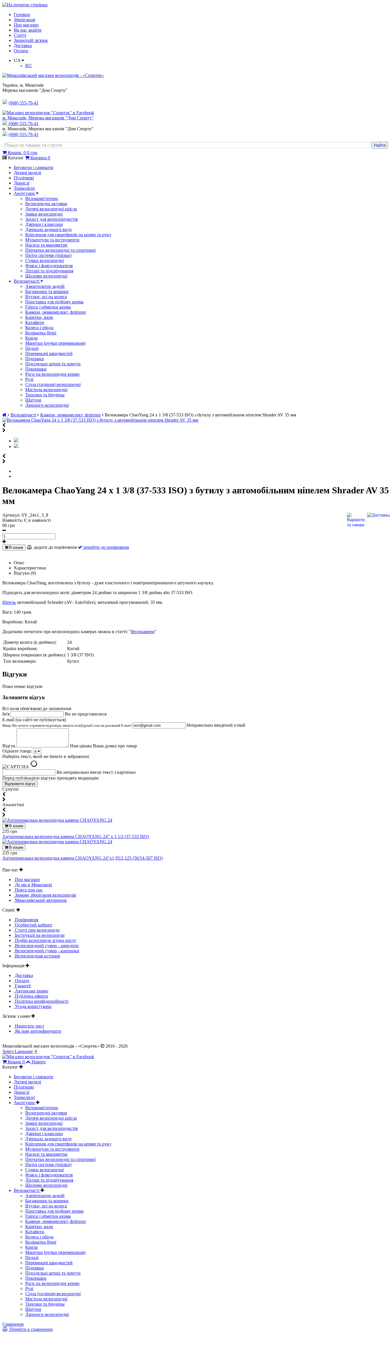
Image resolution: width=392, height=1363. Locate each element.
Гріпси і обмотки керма (48, 307)
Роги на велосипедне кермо (52, 374)
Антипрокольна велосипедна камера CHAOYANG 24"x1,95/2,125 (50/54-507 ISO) (82, 858)
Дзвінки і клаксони (44, 224)
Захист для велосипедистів (51, 219)
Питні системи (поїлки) (48, 255)
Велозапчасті (27, 281)
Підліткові (24, 177)
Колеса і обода (39, 327)
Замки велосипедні (44, 214)
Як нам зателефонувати (37, 1031)
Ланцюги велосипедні (47, 405)
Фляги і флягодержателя (49, 265)
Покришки (35, 369)
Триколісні (24, 188)
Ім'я (6, 713)
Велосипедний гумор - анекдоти (46, 945)
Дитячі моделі (27, 172)
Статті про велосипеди (37, 930)
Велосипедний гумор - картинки (46, 950)
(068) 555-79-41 (23, 123)
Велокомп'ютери (41, 198)
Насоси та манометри (46, 245)
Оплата (21, 50)
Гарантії (22, 985)
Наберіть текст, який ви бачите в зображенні (45, 756)
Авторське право (31, 990)
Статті (20, 35)
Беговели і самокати (33, 167)
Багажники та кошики (47, 291)
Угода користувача (32, 1006)
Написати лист (29, 1025)
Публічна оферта (31, 996)
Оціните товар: (17, 751)
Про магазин (26, 24)
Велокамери (143, 631)
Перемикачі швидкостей (49, 353)
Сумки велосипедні (44, 260)
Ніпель (9, 602)
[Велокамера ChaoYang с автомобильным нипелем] (16, 446)
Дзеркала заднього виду (48, 229)
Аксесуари (25, 193)
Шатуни (33, 400)
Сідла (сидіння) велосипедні (53, 384)
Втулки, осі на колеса (46, 296)
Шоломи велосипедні (46, 276)
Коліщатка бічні (40, 332)
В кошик (15, 547)
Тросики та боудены (45, 394)
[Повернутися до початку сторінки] (25, 4)
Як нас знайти (28, 30)
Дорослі (21, 183)
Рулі (29, 379)
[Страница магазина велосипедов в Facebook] (48, 112)
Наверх (39, 1061)
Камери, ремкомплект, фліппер (55, 312)
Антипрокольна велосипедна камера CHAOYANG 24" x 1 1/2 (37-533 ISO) (75, 836)
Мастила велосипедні (46, 389)
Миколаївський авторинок (40, 900)
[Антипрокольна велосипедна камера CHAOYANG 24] (57, 820)
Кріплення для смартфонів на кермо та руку (68, 234)
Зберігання (24, 19)
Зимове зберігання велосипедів (45, 895)
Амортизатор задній (45, 286)
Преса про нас (28, 889)
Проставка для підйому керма (54, 301)
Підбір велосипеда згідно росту (45, 940)
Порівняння (26, 919)
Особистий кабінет (33, 924)
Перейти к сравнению (30, 1329)
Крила (31, 338)
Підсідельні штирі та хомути (53, 363)
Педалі (31, 348)
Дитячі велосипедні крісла (51, 208)
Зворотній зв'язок (31, 40)
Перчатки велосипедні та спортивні (60, 250)
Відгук (9, 745)
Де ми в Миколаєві (33, 884)
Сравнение (13, 1324)
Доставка (23, 45)
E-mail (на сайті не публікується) (67, 722)
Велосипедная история (37, 955)
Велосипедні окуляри (46, 203)
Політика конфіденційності (41, 1001)
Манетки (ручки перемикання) (55, 343)
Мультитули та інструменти (52, 239)
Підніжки (34, 358)
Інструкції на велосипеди (39, 935)
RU (28, 65)
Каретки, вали (39, 317)
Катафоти (34, 322)
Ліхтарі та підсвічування (49, 270)
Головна (22, 14)
